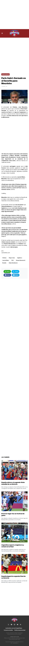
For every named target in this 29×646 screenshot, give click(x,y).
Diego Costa (12, 257)
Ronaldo (4, 262)
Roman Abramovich (20, 260)
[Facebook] (11, 624)
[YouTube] (17, 624)
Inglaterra (19, 257)
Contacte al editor (8, 630)
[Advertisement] (14, 14)
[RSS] (20, 624)
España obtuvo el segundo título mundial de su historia (13, 483)
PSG (12, 260)
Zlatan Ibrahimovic (13, 262)
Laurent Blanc (5, 260)
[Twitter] (8, 624)
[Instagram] (14, 624)
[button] (2, 33)
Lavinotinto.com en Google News (13, 628)
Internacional (5, 74)
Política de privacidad (19, 630)
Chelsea (4, 257)
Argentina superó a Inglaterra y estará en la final (12, 546)
